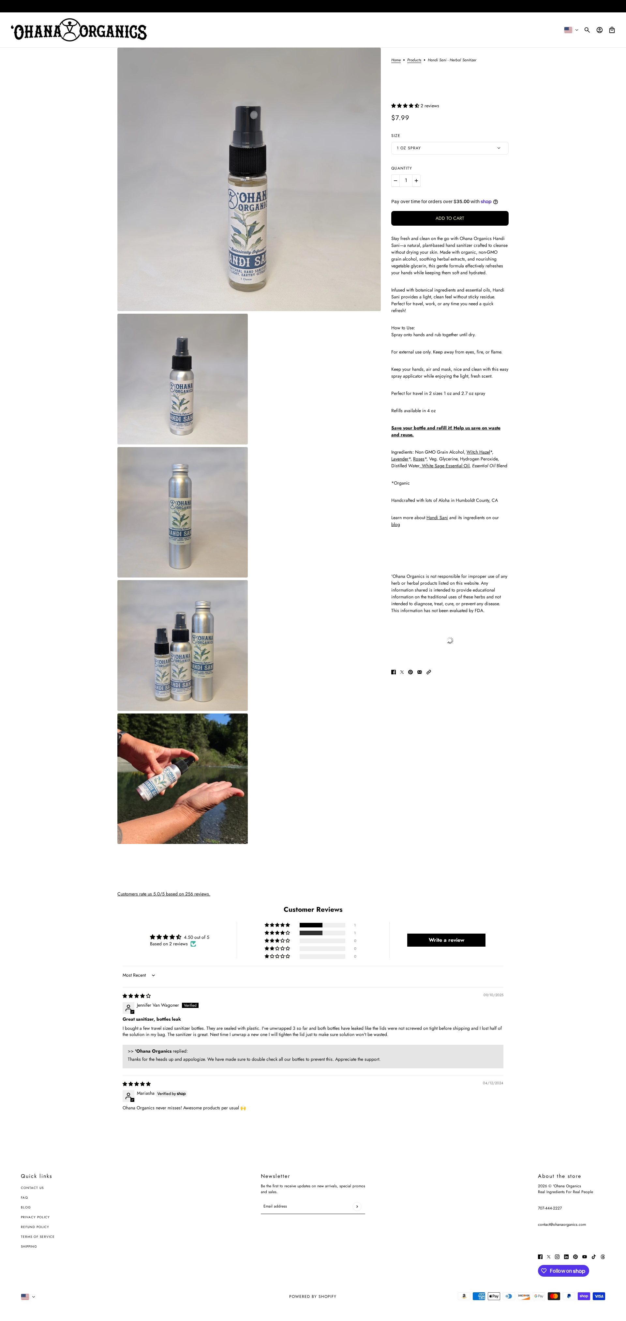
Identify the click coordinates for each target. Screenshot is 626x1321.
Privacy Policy (35, 1217)
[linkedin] (566, 1256)
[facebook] (540, 1256)
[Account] (599, 30)
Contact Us (32, 1187)
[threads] (603, 1256)
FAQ (24, 1197)
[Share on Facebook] (393, 672)
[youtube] (584, 1256)
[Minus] (395, 180)
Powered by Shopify (312, 1296)
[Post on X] (402, 672)
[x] (548, 1256)
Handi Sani (437, 517)
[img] (137, 996)
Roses (419, 459)
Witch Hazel (478, 452)
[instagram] (557, 1256)
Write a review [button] (446, 940)
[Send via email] (420, 672)
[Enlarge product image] (249, 179)
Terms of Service (38, 1236)
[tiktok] (594, 1256)
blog (395, 524)
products (414, 60)
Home (396, 60)
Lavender (400, 459)
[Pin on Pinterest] (410, 672)
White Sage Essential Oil (445, 465)
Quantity (401, 168)
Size (395, 136)
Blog (26, 1207)
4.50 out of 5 (196, 937)
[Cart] (612, 30)
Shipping (29, 1246)
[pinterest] (575, 1256)
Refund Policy (35, 1226)
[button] (406, 105)
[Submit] (356, 1206)
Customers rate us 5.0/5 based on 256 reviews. (163, 894)
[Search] (587, 30)
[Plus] (416, 180)
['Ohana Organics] (78, 30)
